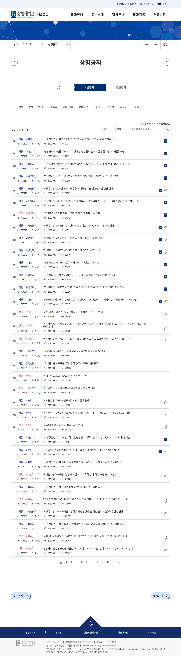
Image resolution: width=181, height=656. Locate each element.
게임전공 (42, 14)
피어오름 (152, 632)
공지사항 (23, 596)
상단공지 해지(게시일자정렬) (156, 123)
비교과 (123, 107)
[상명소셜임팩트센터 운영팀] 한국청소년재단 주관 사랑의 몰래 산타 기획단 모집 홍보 (86, 164)
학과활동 (139, 14)
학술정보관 (123, 632)
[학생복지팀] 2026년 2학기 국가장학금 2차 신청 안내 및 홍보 (74, 351)
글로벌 (96, 107)
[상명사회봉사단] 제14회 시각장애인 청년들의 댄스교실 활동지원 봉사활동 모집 (83, 151)
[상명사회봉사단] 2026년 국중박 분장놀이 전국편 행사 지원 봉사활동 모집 (81, 139)
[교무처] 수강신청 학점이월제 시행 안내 (63, 425)
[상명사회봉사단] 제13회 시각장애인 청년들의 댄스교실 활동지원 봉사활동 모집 (83, 462)
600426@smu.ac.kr (112, 645)
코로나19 (137, 107)
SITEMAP (161, 4)
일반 (40, 107)
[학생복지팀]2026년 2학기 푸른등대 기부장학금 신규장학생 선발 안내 (78, 188)
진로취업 (110, 107)
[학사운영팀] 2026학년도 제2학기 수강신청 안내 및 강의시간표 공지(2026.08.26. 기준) (87, 413)
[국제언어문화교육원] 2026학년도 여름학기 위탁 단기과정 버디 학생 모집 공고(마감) (85, 536)
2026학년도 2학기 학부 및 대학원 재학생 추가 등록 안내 (71, 213)
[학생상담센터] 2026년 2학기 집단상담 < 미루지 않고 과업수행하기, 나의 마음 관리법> (87, 437)
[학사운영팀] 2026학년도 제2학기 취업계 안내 (66, 400)
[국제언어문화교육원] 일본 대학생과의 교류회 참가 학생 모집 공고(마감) (79, 474)
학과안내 (77, 14)
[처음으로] (15, 44)
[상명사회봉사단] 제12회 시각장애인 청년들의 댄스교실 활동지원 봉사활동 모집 (83, 524)
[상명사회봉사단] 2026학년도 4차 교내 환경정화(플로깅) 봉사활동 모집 (79, 275)
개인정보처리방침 (54, 641)
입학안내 (60, 632)
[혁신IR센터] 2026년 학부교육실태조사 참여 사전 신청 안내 (73, 312)
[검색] (167, 129)
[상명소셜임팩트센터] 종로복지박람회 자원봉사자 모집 (71, 262)
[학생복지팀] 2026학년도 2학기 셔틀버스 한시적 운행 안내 (72, 238)
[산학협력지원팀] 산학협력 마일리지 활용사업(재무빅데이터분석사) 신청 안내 (82, 450)
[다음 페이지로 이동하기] (115, 562)
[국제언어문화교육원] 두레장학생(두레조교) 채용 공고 (70, 363)
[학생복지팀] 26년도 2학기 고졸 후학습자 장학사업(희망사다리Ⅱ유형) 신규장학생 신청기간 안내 (92, 201)
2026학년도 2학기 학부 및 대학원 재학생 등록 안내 (69, 388)
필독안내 (158, 596)
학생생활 (83, 107)
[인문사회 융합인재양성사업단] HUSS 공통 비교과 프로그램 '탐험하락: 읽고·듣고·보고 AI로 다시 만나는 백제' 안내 (96, 325)
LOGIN (133, 4)
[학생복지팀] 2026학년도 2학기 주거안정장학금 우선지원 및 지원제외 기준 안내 (84, 287)
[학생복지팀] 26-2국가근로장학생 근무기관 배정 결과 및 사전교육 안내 (78, 225)
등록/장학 (68, 107)
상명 (58, 87)
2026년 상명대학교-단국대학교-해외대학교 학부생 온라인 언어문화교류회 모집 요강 (85, 499)
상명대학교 (122, 4)
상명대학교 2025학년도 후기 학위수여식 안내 (66, 375)
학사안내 (118, 14)
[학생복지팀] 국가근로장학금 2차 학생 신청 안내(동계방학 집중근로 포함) (80, 176)
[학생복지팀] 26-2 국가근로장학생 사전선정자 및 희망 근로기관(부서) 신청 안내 (83, 511)
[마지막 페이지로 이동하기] (120, 562)
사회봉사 (53, 107)
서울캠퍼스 (90, 87)
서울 (104, 129)
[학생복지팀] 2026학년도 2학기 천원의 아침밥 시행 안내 (71, 250)
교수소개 (98, 14)
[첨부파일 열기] (165, 190)
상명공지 (53, 44)
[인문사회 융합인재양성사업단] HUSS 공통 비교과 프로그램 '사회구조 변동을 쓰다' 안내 (87, 338)
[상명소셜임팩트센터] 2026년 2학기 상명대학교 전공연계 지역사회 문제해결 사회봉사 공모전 (90, 299)
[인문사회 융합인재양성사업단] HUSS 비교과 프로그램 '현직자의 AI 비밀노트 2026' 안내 (88, 548)
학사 (30, 107)
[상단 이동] (90, 621)
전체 (20, 107)
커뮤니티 (160, 14)
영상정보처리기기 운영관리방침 (79, 641)
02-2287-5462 (89, 645)
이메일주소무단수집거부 (107, 641)
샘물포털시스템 (91, 632)
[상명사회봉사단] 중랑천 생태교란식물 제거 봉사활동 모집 (72, 487)
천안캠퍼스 (122, 87)
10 (108, 561)
